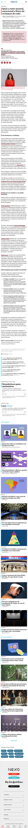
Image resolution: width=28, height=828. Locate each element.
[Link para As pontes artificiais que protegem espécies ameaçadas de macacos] (14, 673)
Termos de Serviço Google (6, 397)
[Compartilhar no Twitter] (5, 63)
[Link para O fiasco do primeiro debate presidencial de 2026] (14, 723)
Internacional (18, 750)
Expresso (4, 358)
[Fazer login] (26, 2)
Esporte (12, 756)
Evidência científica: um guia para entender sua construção (14, 549)
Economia (10, 750)
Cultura (11, 753)
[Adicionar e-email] (25, 394)
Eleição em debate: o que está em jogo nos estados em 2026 (13, 497)
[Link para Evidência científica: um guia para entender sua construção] (14, 538)
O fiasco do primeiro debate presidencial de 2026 (12, 735)
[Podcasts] (14, 826)
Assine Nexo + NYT (14, 786)
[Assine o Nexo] (2, 826)
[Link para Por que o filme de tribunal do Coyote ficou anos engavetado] (14, 698)
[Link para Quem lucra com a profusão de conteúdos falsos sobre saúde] (14, 647)
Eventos (6, 818)
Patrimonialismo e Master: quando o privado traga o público (14, 471)
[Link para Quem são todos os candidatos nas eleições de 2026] (14, 432)
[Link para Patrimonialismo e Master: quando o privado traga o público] (14, 459)
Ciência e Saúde (19, 753)
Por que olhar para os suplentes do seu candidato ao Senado (14, 523)
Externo (4, 373)
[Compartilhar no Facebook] (2, 63)
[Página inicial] (14, 2)
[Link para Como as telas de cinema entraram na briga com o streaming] (14, 618)
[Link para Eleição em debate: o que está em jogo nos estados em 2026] (14, 485)
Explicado (3, 547)
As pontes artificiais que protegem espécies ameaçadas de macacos (14, 684)
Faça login (14, 777)
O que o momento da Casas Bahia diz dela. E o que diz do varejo (13, 576)
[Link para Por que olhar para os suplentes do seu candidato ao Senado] (14, 511)
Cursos (6, 814)
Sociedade (4, 753)
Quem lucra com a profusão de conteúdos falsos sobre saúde (13, 659)
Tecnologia (5, 756)
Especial (3, 441)
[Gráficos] (8, 826)
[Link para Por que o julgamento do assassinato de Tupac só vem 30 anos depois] (14, 590)
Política (4, 750)
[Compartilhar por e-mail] (7, 63)
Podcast (3, 468)
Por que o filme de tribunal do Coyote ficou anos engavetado (12, 710)
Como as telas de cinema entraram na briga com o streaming (14, 630)
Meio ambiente (19, 756)
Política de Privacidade (21, 396)
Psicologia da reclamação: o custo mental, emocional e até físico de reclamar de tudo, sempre (13, 53)
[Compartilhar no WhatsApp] (10, 63)
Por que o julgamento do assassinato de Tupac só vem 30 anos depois (13, 603)
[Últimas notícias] (19, 826)
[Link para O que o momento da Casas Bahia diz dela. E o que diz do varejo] (14, 564)
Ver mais (14, 740)
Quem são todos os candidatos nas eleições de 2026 (14, 444)
